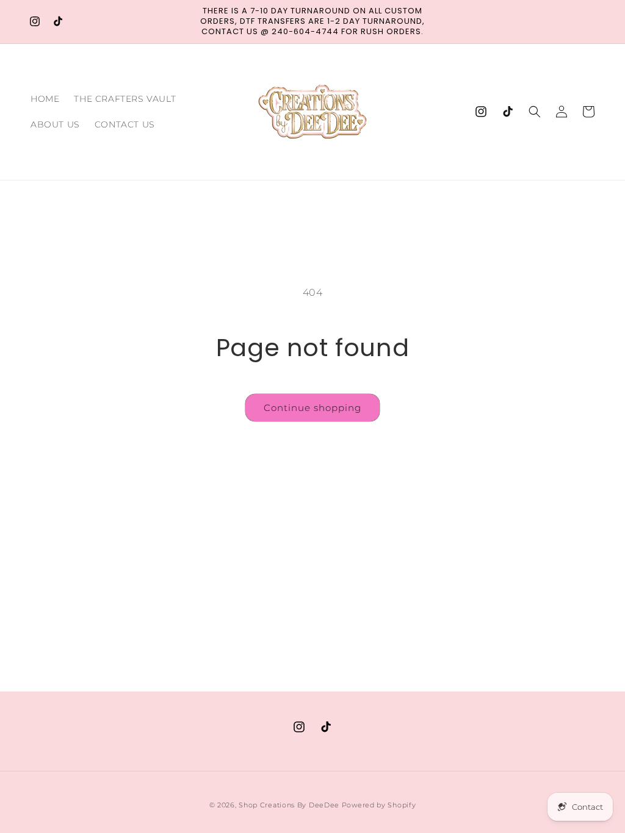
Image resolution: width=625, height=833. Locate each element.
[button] (534, 111)
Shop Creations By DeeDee (289, 805)
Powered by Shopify (379, 805)
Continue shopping (312, 407)
